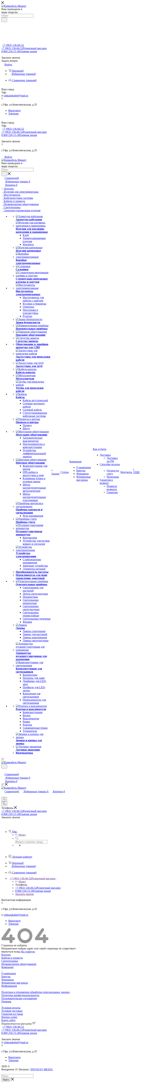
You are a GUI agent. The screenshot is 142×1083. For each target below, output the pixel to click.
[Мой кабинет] (3, 770)
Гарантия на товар (12, 1013)
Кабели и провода (12, 957)
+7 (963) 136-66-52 (13, 45)
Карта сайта (8, 1020)
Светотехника (9, 960)
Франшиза (7, 979)
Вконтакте (14, 110)
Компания (7, 967)
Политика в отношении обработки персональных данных (35, 992)
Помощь (6, 1001)
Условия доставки (12, 1010)
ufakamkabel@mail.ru (16, 95)
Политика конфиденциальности (20, 995)
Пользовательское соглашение (19, 998)
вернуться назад (10, 951)
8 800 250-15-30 (19, 51)
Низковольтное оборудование (18, 964)
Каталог (6, 954)
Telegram (13, 113)
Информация (9, 985)
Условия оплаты (10, 1007)
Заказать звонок (24, 894)
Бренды (5, 976)
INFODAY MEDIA (41, 1069)
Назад (22, 834)
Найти (6, 1079)
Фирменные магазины (14, 982)
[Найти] (4, 20)
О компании (8, 973)
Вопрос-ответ (9, 1017)
